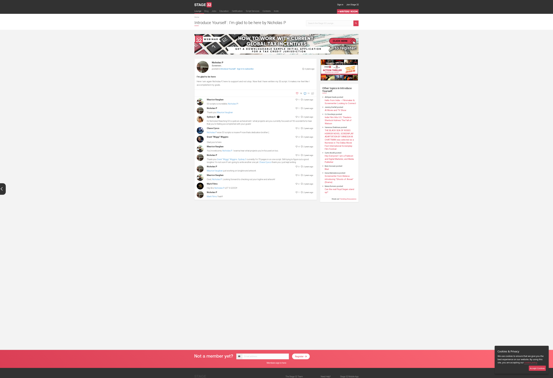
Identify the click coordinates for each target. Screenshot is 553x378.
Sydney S (211, 117)
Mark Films (212, 184)
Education (224, 11)
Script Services (252, 11)
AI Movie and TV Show (335, 110)
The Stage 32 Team (294, 376)
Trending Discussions (348, 199)
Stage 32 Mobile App (349, 376)
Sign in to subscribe (245, 69)
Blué (327, 169)
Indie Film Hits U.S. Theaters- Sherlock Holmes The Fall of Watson (338, 120)
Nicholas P (217, 62)
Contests (267, 11)
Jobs (214, 11)
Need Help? (326, 376)
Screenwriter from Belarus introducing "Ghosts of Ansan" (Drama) (339, 179)
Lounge (197, 11)
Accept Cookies (537, 368)
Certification (237, 11)
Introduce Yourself (228, 69)
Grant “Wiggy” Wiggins (217, 137)
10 (301, 93)
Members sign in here (276, 363)
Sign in (340, 4)
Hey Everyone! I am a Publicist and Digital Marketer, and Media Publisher (339, 159)
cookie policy (530, 362)
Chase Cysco (213, 128)
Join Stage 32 (352, 4)
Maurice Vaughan (215, 99)
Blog (206, 11)
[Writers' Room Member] (218, 117)
